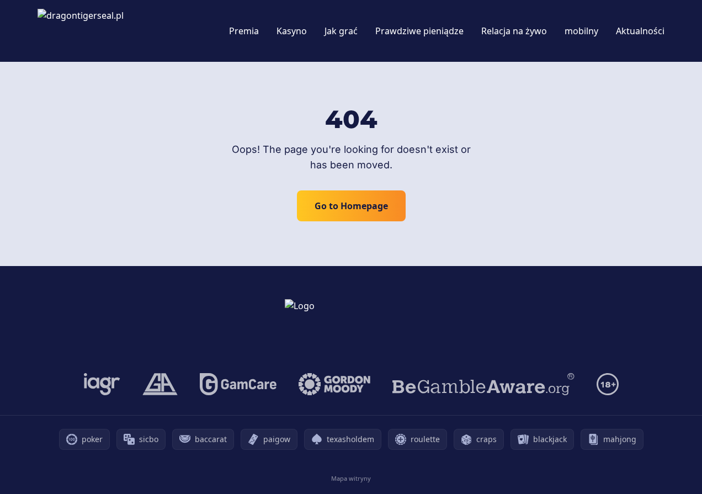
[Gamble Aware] (483, 384)
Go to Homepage (351, 206)
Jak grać (341, 31)
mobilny (581, 31)
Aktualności (640, 31)
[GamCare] (238, 384)
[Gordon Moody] (334, 384)
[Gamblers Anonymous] (160, 384)
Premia (244, 31)
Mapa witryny (351, 478)
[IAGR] (102, 384)
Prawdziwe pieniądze (419, 31)
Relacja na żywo (514, 31)
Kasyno (291, 31)
